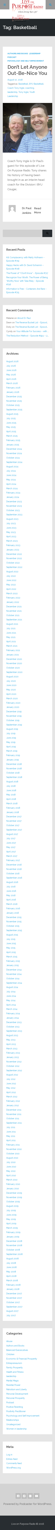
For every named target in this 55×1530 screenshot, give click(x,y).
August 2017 (12, 834)
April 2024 (11, 484)
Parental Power (13, 1385)
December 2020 (14, 659)
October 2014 (12, 978)
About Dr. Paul (24, 318)
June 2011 (11, 1132)
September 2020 (14, 672)
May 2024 (11, 479)
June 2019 (11, 738)
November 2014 (14, 974)
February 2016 (13, 908)
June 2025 (11, 423)
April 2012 (11, 1092)
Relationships (12, 1420)
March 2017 (11, 856)
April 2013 (11, 1044)
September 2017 (14, 830)
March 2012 (11, 1096)
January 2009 (12, 1237)
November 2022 (14, 558)
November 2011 (13, 1114)
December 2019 (14, 711)
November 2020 (14, 663)
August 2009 (12, 1206)
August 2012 (12, 1075)
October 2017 (12, 825)
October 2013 (12, 1027)
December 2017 (13, 816)
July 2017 (10, 838)
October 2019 (12, 720)
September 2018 (14, 777)
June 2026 (11, 370)
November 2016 (14, 869)
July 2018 (11, 786)
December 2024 (14, 449)
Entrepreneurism (14, 1363)
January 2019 (12, 760)
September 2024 (14, 462)
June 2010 (11, 1166)
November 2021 (14, 611)
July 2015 (10, 939)
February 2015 (13, 961)
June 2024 (11, 475)
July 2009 (11, 1210)
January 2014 (12, 1018)
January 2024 (12, 497)
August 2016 (12, 882)
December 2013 (14, 1022)
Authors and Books (17, 54)
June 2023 (11, 528)
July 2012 (10, 1079)
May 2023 (11, 532)
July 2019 (10, 733)
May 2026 (11, 374)
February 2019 (13, 755)
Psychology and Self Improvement (25, 61)
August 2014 (12, 987)
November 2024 (14, 453)
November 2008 (14, 1245)
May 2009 (11, 1219)
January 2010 (12, 1188)
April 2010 (11, 1175)
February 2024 (13, 493)
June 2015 (11, 943)
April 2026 (11, 379)
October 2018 (13, 773)
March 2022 (12, 593)
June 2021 (11, 633)
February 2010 (13, 1184)
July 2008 (11, 1263)
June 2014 (11, 996)
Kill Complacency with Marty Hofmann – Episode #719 (25, 259)
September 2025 (14, 409)
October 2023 (13, 510)
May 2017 (10, 847)
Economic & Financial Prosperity (21, 1359)
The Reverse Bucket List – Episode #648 (34, 322)
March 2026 (12, 383)
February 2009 (13, 1232)
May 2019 (10, 742)
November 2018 (14, 768)
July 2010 (11, 1162)
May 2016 (11, 895)
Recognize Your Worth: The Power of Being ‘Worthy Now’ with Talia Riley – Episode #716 (27, 281)
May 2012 (10, 1088)
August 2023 (12, 519)
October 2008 (13, 1250)
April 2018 (11, 799)
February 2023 (13, 545)
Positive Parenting (14, 1407)
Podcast (11, 57)
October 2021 (12, 615)
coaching (29, 88)
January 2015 (12, 965)
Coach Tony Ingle (15, 88)
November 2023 (14, 506)
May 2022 (11, 584)
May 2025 (11, 427)
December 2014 (14, 970)
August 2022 (12, 571)
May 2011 (10, 1136)
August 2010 (12, 1158)
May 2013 (10, 1040)
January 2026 (12, 392)
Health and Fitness (15, 1372)
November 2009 (14, 1197)
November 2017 (13, 821)
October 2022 (13, 563)
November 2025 (14, 401)
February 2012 (13, 1101)
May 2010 (11, 1171)
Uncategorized (13, 1424)
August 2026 (12, 361)
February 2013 (13, 1053)
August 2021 (12, 624)
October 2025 (13, 405)
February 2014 (13, 1013)
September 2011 (14, 1123)
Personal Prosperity (15, 1398)
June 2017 (11, 843)
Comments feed (14, 1463)
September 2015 (14, 930)
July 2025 (11, 418)
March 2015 (11, 956)
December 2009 (14, 1193)
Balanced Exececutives (17, 1350)
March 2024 (12, 488)
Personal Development (17, 1394)
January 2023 (12, 550)
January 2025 (12, 445)
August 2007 (12, 1311)
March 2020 (12, 698)
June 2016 (11, 891)
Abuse (9, 1341)
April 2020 (11, 694)
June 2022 (11, 580)
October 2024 (13, 458)
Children (10, 1354)
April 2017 (11, 851)
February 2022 (13, 598)
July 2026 (11, 366)
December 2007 (14, 1293)
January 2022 (12, 602)
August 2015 (12, 935)
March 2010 (11, 1180)
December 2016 (14, 865)
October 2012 (12, 1066)
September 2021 (14, 619)
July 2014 (10, 991)
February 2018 (13, 808)
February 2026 (13, 388)
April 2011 (11, 1140)
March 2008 (12, 1280)
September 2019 (14, 725)
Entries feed (11, 1459)
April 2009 (11, 1223)
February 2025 (13, 440)
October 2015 (12, 926)
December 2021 (14, 606)
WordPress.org (13, 1468)
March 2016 (11, 904)
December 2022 (14, 554)
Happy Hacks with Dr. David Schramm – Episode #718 (25, 267)
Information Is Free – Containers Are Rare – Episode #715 (26, 291)
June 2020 (11, 685)
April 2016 (11, 899)
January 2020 (12, 707)
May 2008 (11, 1271)
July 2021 (10, 628)
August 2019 (12, 729)
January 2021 (12, 655)
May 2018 (11, 794)
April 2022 (11, 589)
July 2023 (11, 523)
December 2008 (14, 1241)
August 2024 (12, 466)
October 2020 (13, 668)
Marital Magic (12, 1380)
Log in (9, 1454)
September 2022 (14, 567)
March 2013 (11, 1048)
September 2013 (14, 1031)
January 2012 (12, 1105)
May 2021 (10, 637)
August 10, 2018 (15, 80)
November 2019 (14, 716)
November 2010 (14, 1149)
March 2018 (11, 803)
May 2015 (10, 948)
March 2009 (12, 1228)
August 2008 (12, 1258)
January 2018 (12, 812)
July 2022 (11, 576)
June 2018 (11, 790)
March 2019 (11, 751)
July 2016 (11, 886)
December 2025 (14, 396)
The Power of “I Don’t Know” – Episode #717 (27, 273)
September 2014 (14, 983)
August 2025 (12, 414)
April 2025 (11, 431)
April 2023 (11, 536)
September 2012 (14, 1070)
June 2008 (11, 1267)
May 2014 (10, 1000)
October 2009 (13, 1201)
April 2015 (11, 952)
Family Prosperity (14, 1367)
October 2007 (13, 1302)
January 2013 (12, 1057)
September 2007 (14, 1307)
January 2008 (12, 1289)
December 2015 (13, 917)
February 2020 (13, 703)
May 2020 (11, 689)
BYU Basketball (36, 84)
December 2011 (13, 1110)
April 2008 (11, 1276)
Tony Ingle (23, 92)
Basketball (23, 84)
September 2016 (14, 878)
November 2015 (13, 921)
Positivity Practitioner (16, 1411)
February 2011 (13, 1145)
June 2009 (11, 1215)
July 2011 (10, 1127)
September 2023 (14, 514)
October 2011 (12, 1118)
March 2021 (11, 646)
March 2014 (11, 1009)
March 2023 (12, 541)
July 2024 (11, 471)
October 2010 (13, 1153)
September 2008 (14, 1254)
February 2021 (13, 650)
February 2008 (13, 1285)
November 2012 (14, 1061)
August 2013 (12, 1035)
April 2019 (11, 746)
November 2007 (14, 1298)
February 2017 (13, 860)
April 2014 (11, 1005)
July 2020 (11, 681)
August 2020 (12, 676)
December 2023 (14, 501)
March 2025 (11, 436)
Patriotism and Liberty (16, 1389)
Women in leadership (16, 1429)
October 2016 (13, 873)
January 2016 (12, 913)
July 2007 (11, 1315)
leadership (34, 54)
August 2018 (12, 781)
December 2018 (14, 764)
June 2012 (11, 1083)
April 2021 (11, 641)
